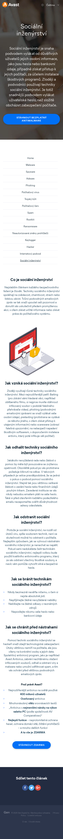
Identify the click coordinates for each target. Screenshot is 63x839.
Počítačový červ (30, 205)
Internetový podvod (30, 253)
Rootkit (30, 219)
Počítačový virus (30, 192)
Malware (30, 164)
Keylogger (30, 240)
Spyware (30, 171)
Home (30, 158)
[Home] (10, 5)
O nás (24, 821)
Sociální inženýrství (30, 260)
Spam (30, 212)
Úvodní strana (34, 821)
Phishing (30, 185)
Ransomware (30, 226)
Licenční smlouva (34, 815)
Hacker (30, 246)
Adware (30, 178)
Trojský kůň (30, 199)
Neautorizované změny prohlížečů (30, 233)
